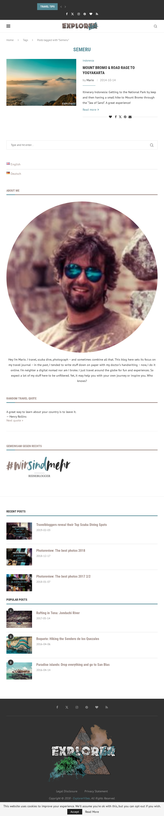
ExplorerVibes (81, 798)
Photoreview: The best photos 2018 (60, 551)
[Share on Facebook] (116, 117)
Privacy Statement (96, 791)
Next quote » (14, 420)
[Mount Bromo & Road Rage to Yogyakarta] (41, 82)
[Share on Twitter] (120, 117)
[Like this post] (110, 117)
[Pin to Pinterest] (125, 117)
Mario (90, 80)
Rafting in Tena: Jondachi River (58, 613)
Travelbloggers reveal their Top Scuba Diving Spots (71, 525)
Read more (89, 110)
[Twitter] (72, 14)
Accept (74, 812)
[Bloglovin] (90, 14)
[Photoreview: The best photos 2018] (19, 556)
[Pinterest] (84, 14)
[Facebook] (66, 14)
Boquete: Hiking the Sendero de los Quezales (67, 639)
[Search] (155, 26)
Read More (92, 811)
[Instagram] (79, 14)
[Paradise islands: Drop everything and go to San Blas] (19, 671)
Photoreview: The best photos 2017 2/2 (63, 576)
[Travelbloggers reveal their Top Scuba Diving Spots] (19, 531)
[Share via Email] (130, 117)
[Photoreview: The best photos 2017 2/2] (19, 582)
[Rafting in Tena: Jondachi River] (19, 619)
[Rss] (97, 14)
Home (10, 40)
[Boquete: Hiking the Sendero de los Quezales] (19, 645)
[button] (61, 6)
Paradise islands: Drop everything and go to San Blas (73, 665)
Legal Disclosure (66, 791)
